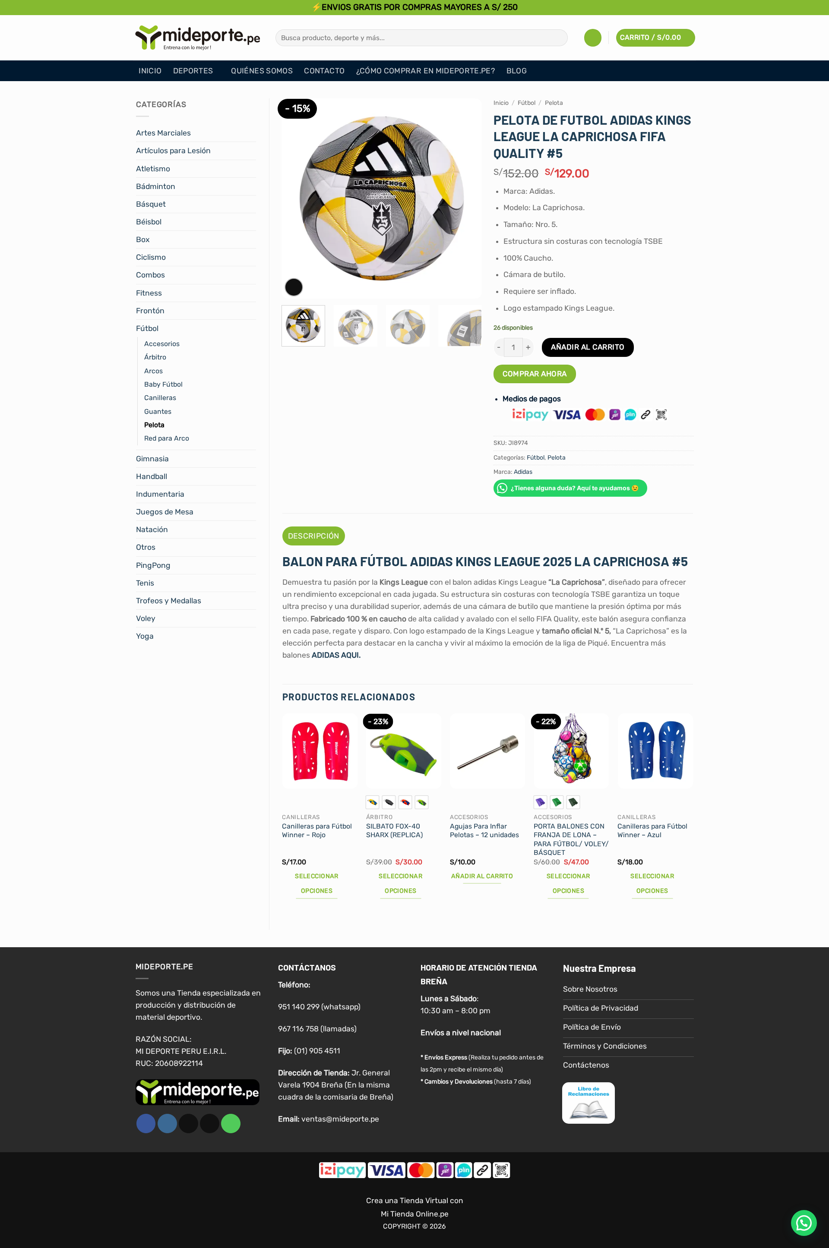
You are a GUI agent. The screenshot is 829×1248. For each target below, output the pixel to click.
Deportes (193, 70)
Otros (145, 547)
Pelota (154, 425)
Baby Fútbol (163, 384)
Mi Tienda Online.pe (415, 1214)
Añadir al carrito (588, 347)
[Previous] (296, 199)
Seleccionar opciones (317, 884)
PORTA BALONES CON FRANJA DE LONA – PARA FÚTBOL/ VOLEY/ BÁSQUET (571, 839)
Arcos (153, 371)
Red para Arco (166, 438)
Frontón (150, 310)
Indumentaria (160, 494)
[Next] (467, 199)
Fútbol (147, 328)
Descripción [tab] (313, 536)
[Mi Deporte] (198, 37)
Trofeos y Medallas (168, 600)
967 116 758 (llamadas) (317, 1028)
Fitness (149, 293)
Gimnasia (152, 458)
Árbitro (155, 357)
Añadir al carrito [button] (482, 876)
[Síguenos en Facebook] (146, 1123)
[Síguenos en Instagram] (167, 1123)
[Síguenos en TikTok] (188, 1123)
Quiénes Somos (262, 70)
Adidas (523, 472)
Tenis (145, 583)
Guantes (157, 411)
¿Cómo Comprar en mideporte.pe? (425, 70)
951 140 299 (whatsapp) (319, 1006)
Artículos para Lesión (173, 150)
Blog (516, 70)
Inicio (150, 70)
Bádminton (155, 186)
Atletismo (153, 168)
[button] (592, 37)
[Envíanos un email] (209, 1123)
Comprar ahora (535, 373)
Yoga (145, 636)
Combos (150, 275)
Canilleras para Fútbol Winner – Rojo (317, 830)
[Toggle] (251, 133)
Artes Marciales (163, 133)
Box (142, 239)
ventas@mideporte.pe (340, 1119)
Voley (145, 618)
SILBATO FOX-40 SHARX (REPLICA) (394, 830)
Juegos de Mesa (164, 511)
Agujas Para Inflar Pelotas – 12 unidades (484, 830)
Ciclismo (151, 257)
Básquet (151, 204)
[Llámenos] (230, 1123)
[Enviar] (558, 38)
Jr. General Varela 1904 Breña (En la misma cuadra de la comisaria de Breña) (335, 1084)
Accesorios (162, 344)
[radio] (372, 802)
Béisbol (148, 221)
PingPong (153, 565)
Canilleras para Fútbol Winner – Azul (652, 830)
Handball (151, 476)
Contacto (324, 70)
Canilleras (160, 398)
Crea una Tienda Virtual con (414, 1200)
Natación (152, 529)
